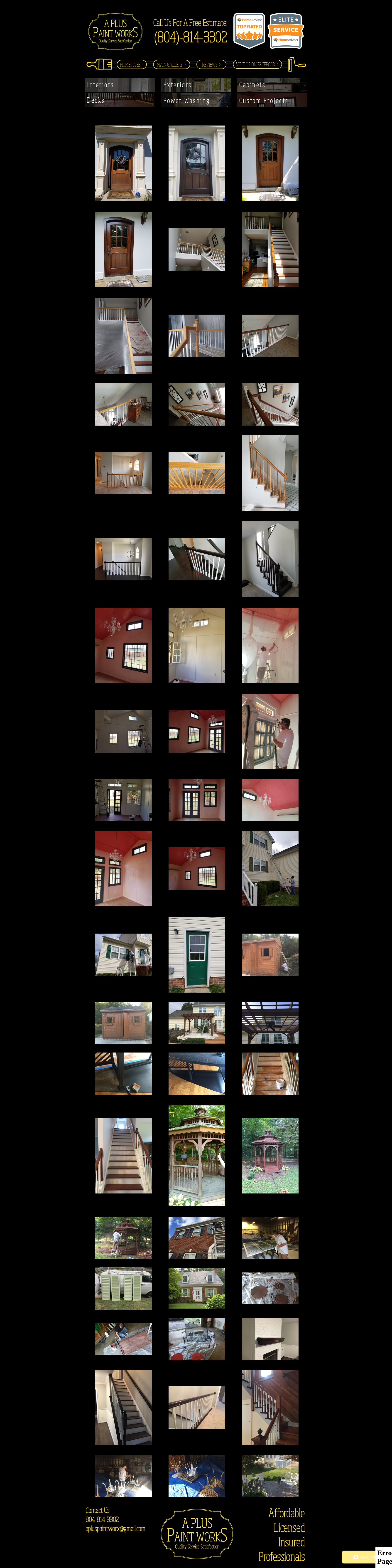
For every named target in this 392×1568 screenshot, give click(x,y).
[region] (120, 85)
